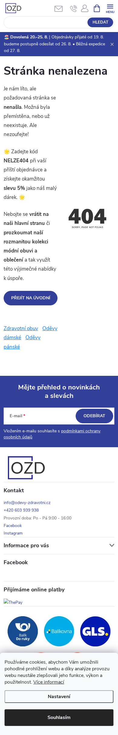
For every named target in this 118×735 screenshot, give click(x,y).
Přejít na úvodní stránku (30, 300)
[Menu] (110, 8)
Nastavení (59, 696)
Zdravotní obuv (21, 328)
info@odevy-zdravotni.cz (27, 503)
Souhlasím (59, 717)
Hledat (100, 22)
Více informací (48, 682)
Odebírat (94, 416)
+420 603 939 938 (21, 510)
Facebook (13, 525)
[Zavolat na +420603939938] (73, 8)
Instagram (13, 533)
